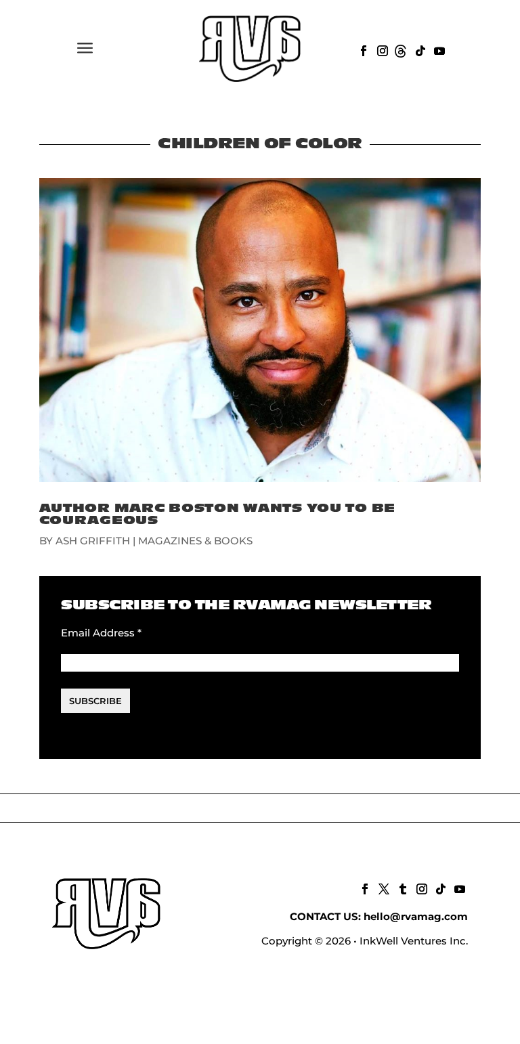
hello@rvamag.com (416, 916)
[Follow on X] (382, 887)
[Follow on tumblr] (401, 887)
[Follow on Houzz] (400, 49)
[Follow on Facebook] (362, 49)
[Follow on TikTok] (419, 49)
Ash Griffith (93, 540)
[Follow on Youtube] (438, 49)
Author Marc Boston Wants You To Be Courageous (217, 514)
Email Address (101, 632)
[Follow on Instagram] (381, 49)
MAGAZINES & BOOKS (195, 540)
